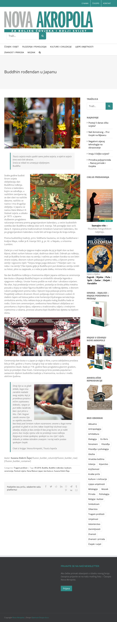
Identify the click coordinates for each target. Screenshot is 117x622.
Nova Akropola (18, 617)
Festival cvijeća (20, 471)
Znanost (92, 534)
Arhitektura (93, 434)
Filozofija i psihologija (98, 449)
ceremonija (8, 471)
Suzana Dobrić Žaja (61, 471)
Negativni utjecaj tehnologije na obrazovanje (96, 144)
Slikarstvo (92, 509)
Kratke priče (94, 474)
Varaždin (92, 283)
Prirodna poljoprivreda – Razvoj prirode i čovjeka (99, 163)
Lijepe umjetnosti (96, 484)
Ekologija (92, 439)
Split (90, 280)
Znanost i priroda (96, 539)
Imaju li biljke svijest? (98, 153)
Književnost (93, 469)
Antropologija (94, 429)
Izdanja (91, 464)
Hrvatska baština (96, 459)
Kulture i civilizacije (97, 479)
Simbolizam (93, 504)
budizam (67, 468)
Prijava (66, 588)
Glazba (91, 454)
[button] (40, 52)
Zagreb (91, 277)
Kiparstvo (103, 464)
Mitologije (93, 489)
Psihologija (104, 494)
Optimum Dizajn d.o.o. (40, 617)
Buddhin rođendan (56, 468)
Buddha (45, 468)
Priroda (91, 494)
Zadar (98, 280)
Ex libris (104, 439)
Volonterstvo (94, 524)
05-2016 (38, 468)
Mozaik (104, 489)
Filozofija (105, 444)
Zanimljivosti (94, 529)
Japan (41, 471)
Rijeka (100, 277)
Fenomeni (93, 444)
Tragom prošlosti (20, 468)
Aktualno (92, 424)
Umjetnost (93, 519)
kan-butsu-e (48, 471)
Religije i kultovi (95, 499)
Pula (108, 277)
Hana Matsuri (32, 471)
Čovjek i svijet (94, 544)
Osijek (106, 280)
